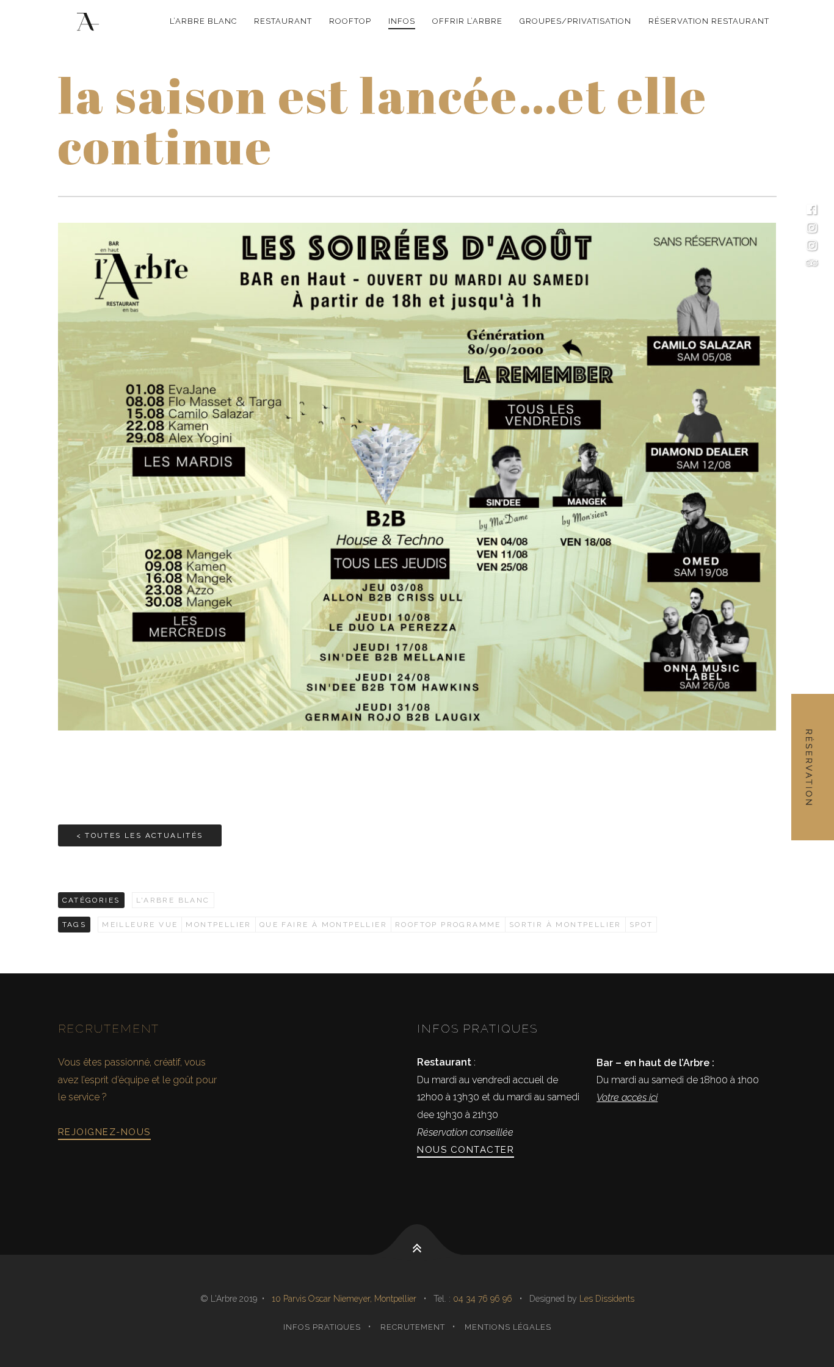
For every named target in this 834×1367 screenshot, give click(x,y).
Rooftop (350, 21)
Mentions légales (508, 1327)
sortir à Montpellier (565, 924)
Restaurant (283, 21)
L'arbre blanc (173, 900)
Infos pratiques (322, 1327)
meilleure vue (140, 924)
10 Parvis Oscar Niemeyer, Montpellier (344, 1299)
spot (641, 924)
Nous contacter (465, 1149)
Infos (401, 21)
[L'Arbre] (90, 22)
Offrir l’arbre (467, 21)
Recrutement (412, 1327)
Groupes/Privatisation (575, 21)
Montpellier (218, 924)
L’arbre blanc (203, 21)
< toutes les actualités (139, 835)
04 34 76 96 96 (484, 1299)
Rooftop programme (448, 924)
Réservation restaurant (708, 21)
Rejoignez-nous (104, 1132)
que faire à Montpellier (323, 924)
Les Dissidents (606, 1299)
